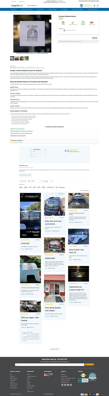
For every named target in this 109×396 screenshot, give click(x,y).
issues (34, 187)
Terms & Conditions (31, 385)
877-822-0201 (33, 5)
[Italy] (52, 373)
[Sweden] (50, 374)
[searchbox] (23, 181)
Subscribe (90, 364)
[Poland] (45, 375)
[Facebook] (62, 385)
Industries (12, 382)
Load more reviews (54, 349)
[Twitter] (71, 385)
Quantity (61, 28)
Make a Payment (13, 378)
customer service (50, 187)
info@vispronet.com (65, 382)
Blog (28, 380)
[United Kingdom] (47, 374)
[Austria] (48, 373)
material (43, 187)
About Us (29, 378)
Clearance (14, 1)
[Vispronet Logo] (17, 5)
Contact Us (21, 1)
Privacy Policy (30, 387)
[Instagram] (65, 385)
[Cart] (97, 6)
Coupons (29, 382)
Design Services (13, 385)
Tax (28, 389)
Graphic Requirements (31, 376)
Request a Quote (13, 387)
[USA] (45, 373)
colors (57, 187)
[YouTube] (68, 385)
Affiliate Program (30, 391)
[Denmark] (52, 374)
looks (30, 187)
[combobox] (36, 181)
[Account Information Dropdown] (94, 6)
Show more (62, 187)
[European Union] (48, 374)
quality (21, 187)
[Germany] (47, 373)
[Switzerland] (50, 373)
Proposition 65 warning (17, 142)
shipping (25, 187)
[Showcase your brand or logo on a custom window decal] (32, 34)
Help (11, 374)
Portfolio (28, 383)
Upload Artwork (13, 380)
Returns (28, 374)
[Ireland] (45, 374)
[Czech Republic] (47, 375)
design (38, 187)
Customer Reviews (14, 383)
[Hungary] (48, 375)
